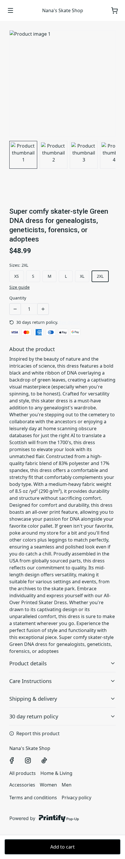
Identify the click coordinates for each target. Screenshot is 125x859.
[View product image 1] (23, 155)
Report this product (38, 733)
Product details (28, 663)
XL (82, 276)
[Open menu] (10, 10)
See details (70, 322)
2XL (100, 276)
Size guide (19, 287)
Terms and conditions (33, 797)
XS (16, 276)
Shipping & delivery (33, 698)
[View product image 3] (84, 155)
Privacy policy (76, 797)
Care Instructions (30, 681)
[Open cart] (114, 10)
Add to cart (62, 847)
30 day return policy (33, 716)
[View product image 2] (53, 155)
